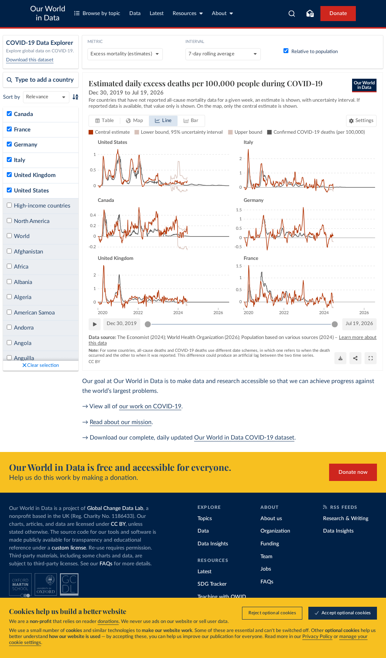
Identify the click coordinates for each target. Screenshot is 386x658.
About (219, 13)
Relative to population (314, 51)
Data (135, 13)
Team (266, 556)
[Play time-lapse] (95, 324)
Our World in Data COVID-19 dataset (244, 438)
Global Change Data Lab (115, 508)
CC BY (94, 362)
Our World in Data (47, 13)
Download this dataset (30, 60)
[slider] (148, 324)
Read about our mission (121, 422)
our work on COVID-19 (150, 406)
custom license (69, 548)
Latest (157, 13)
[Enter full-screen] (371, 358)
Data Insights (213, 544)
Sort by (11, 97)
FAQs (106, 563)
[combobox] (292, 13)
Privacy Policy (317, 636)
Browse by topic (101, 13)
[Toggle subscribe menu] (309, 13)
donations (108, 621)
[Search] (292, 13)
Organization (275, 531)
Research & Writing (345, 518)
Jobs (265, 569)
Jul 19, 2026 (359, 323)
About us (271, 518)
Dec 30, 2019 (122, 323)
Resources (184, 13)
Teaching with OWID (222, 597)
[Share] (355, 358)
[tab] (104, 121)
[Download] (340, 358)
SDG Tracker (212, 584)
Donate (338, 13)
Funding (269, 544)
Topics (205, 518)
